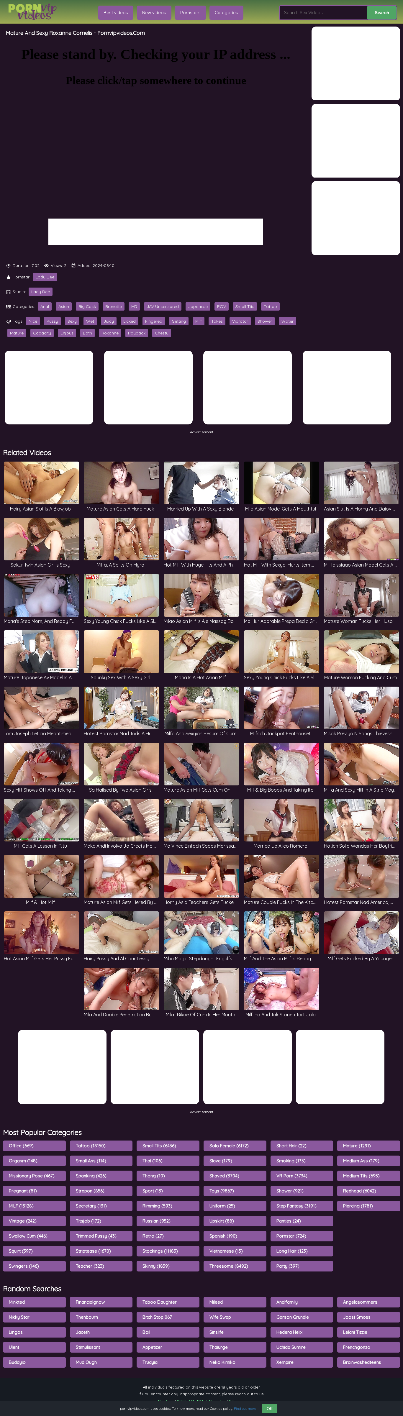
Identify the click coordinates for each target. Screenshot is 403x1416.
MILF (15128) (21, 1206)
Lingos (16, 1332)
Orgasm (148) (23, 1161)
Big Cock (87, 306)
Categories (226, 12)
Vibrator (240, 321)
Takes (217, 321)
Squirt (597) (21, 1251)
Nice (33, 321)
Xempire (285, 1362)
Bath (87, 333)
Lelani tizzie (355, 1332)
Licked (129, 321)
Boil (146, 1332)
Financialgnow (90, 1302)
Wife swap (220, 1317)
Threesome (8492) (228, 1266)
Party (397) (287, 1266)
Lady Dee (45, 277)
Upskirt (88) (221, 1221)
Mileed (216, 1302)
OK (270, 1408)
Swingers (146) (24, 1266)
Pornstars (190, 12)
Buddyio (17, 1362)
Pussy (52, 321)
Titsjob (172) (88, 1221)
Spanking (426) (91, 1176)
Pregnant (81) (23, 1191)
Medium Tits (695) (361, 1176)
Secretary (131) (91, 1206)
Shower (265, 321)
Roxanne (110, 333)
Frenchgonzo (356, 1347)
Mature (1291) (357, 1145)
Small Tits (244, 306)
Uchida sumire (291, 1347)
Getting (179, 321)
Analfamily (287, 1302)
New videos (154, 12)
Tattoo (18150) (91, 1145)
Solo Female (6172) (229, 1145)
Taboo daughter (159, 1302)
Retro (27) (153, 1236)
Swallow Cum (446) (28, 1236)
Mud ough (86, 1362)
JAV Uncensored (163, 306)
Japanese (198, 306)
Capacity (42, 333)
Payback (136, 333)
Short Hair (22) (291, 1145)
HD (134, 306)
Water (287, 321)
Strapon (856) (90, 1191)
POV (221, 306)
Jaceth (83, 1332)
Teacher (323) (90, 1266)
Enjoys (66, 333)
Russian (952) (156, 1221)
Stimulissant (88, 1347)
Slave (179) (220, 1161)
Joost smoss (357, 1317)
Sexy (72, 321)
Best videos (116, 12)
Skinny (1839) (156, 1266)
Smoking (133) (291, 1161)
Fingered (153, 321)
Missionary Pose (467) (32, 1176)
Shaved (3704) (224, 1176)
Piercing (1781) (358, 1206)
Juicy (109, 321)
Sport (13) (152, 1191)
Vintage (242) (23, 1221)
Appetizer (152, 1347)
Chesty (161, 333)
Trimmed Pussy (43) (96, 1236)
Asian (63, 306)
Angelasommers (360, 1302)
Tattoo (270, 306)
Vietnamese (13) (226, 1251)
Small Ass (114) (91, 1161)
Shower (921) (290, 1191)
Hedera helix (289, 1332)
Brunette (113, 306)
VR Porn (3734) (291, 1176)
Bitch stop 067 (157, 1317)
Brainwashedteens (362, 1362)
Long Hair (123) (292, 1251)
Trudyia (150, 1362)
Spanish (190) (223, 1236)
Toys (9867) (221, 1191)
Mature (17, 333)
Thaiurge (218, 1347)
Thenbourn (87, 1317)
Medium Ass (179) (361, 1161)
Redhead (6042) (359, 1191)
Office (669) (21, 1145)
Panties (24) (288, 1221)
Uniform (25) (222, 1206)
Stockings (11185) (160, 1251)
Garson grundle (292, 1317)
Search (382, 12)
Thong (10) (153, 1176)
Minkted (17, 1302)
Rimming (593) (157, 1206)
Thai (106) (152, 1161)
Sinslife (216, 1332)
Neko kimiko (222, 1362)
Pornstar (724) (291, 1236)
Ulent (14, 1347)
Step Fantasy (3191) (296, 1206)
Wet (90, 321)
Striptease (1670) (93, 1251)
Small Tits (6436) (159, 1145)
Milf (198, 321)
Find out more (245, 1408)
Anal (44, 306)
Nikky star (19, 1317)
